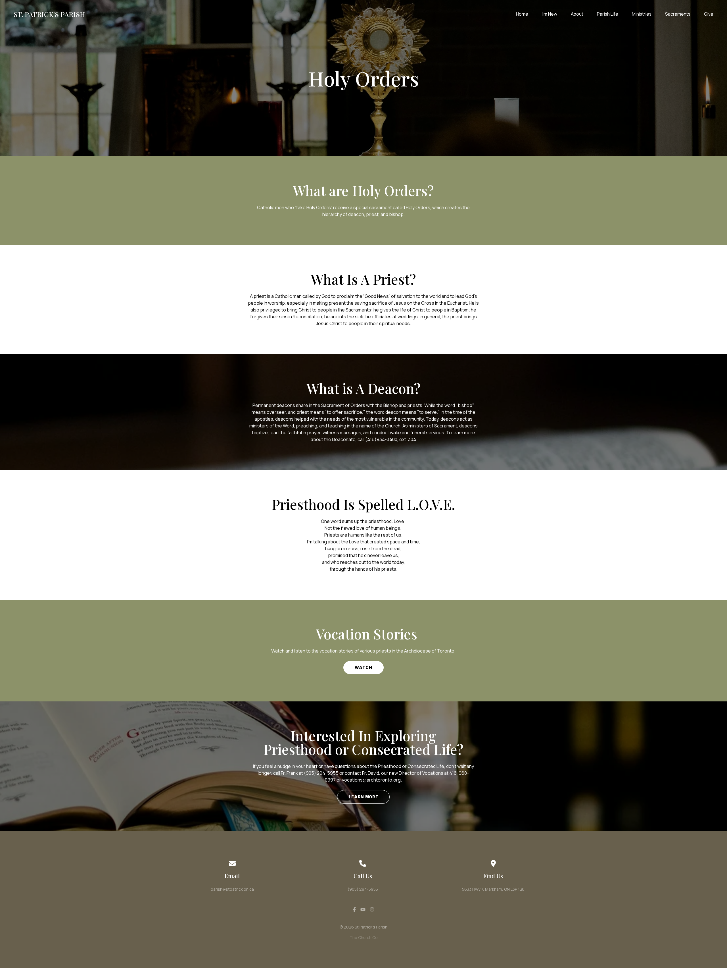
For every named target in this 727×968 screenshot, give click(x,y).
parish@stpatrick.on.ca (232, 889)
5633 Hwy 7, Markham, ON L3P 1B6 (493, 889)
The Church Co (364, 937)
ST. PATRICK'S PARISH (49, 14)
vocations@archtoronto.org (371, 780)
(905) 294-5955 (321, 773)
